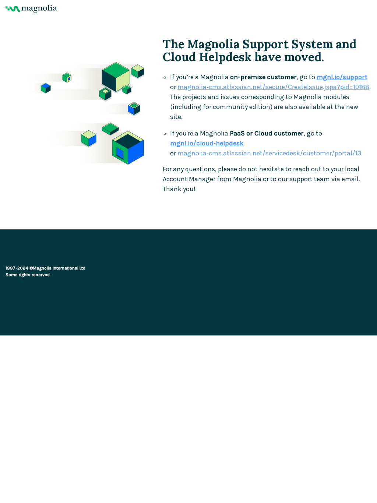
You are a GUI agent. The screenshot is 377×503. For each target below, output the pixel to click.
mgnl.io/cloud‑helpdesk (207, 143)
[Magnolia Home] (188, 9)
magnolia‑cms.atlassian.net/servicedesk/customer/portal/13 (269, 153)
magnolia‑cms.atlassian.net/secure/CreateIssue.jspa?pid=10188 (273, 87)
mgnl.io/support (342, 77)
